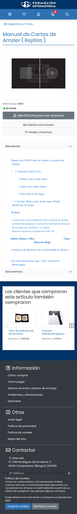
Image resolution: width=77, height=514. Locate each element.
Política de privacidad (22, 426)
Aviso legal (15, 419)
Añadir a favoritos (40, 132)
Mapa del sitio (17, 439)
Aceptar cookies (18, 506)
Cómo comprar (18, 375)
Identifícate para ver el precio (40, 115)
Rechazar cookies (45, 506)
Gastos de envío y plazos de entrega (32, 388)
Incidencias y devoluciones (25, 394)
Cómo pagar (16, 382)
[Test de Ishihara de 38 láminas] (22, 317)
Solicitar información (40, 125)
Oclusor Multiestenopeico (53, 332)
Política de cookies (20, 432)
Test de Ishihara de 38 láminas (20, 332)
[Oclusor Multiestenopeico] (55, 317)
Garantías (14, 401)
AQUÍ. (8, 500)
